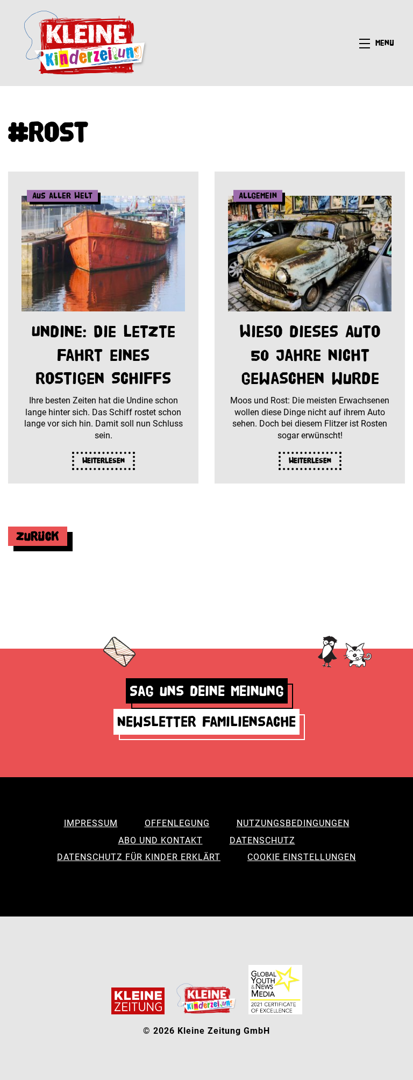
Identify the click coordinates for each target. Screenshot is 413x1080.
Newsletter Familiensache (206, 721)
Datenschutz (262, 840)
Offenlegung (177, 823)
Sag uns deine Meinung (207, 691)
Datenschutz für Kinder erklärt (138, 857)
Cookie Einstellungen (301, 857)
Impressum (91, 823)
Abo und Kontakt (160, 840)
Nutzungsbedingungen (293, 823)
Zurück (37, 536)
